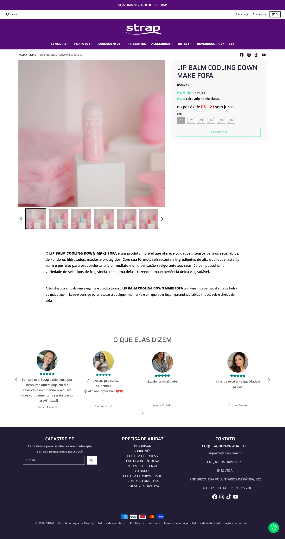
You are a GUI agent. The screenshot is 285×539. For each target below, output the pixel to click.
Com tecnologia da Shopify (76, 523)
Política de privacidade (145, 523)
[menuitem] (35, 218)
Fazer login (242, 14)
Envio (181, 99)
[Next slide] (162, 219)
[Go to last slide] (21, 219)
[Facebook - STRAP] (241, 55)
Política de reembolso (112, 523)
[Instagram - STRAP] (249, 55)
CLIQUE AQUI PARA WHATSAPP (225, 446)
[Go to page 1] (142, 413)
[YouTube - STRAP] (264, 55)
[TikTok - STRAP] (256, 55)
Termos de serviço (176, 523)
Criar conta (259, 14)
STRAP (50, 523)
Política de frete (202, 523)
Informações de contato (232, 523)
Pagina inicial (27, 55)
